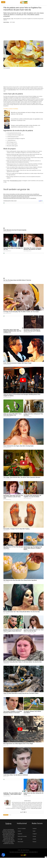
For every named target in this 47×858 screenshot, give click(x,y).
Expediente (20, 833)
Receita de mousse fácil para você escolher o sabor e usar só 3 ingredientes (19, 198)
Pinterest (34, 841)
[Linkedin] (21, 812)
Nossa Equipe (20, 841)
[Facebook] (22, 812)
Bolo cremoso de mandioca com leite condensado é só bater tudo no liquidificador (21, 194)
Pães (12, 18)
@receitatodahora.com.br (15, 180)
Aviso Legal (20, 839)
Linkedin (34, 839)
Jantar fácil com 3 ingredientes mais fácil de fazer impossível (16, 196)
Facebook (34, 828)
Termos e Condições (22, 828)
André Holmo (6, 22)
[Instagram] (25, 812)
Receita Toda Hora (6, 18)
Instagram (35, 833)
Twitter (34, 831)
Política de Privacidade (22, 836)
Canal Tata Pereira (12, 89)
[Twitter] (24, 812)
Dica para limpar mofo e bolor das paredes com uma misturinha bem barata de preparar (22, 195)
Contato (19, 831)
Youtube (34, 836)
